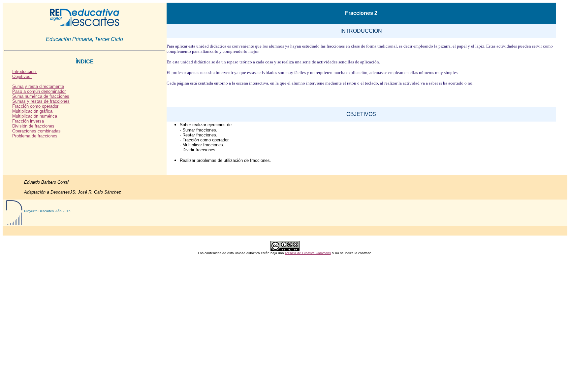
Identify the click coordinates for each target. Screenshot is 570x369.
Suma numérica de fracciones (40, 96)
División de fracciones (33, 126)
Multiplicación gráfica (32, 111)
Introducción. (24, 71)
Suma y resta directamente (38, 86)
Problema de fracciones (34, 135)
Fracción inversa (28, 121)
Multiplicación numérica (34, 116)
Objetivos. (22, 76)
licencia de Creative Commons (308, 253)
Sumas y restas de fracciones (41, 101)
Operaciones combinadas (36, 131)
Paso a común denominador (39, 91)
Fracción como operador (35, 106)
